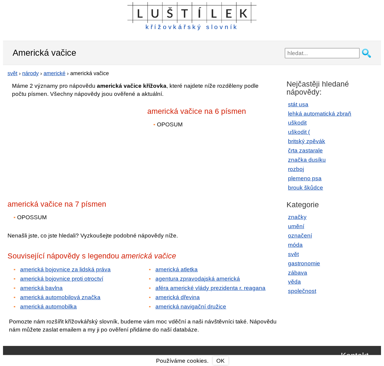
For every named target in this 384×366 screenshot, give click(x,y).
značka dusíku (307, 160)
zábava (297, 273)
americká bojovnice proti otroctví (61, 279)
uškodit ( (299, 132)
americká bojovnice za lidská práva (65, 269)
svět (293, 254)
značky (297, 217)
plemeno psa (305, 178)
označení (300, 235)
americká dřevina (177, 297)
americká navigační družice (190, 306)
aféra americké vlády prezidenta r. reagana (210, 288)
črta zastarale (305, 150)
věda (294, 282)
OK (220, 361)
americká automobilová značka (60, 297)
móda (295, 245)
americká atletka (176, 269)
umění (296, 226)
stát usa (298, 104)
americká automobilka (48, 306)
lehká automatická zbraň (319, 114)
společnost (302, 291)
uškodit (297, 123)
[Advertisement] (60, 145)
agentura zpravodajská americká (197, 279)
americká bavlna (41, 288)
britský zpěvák (306, 141)
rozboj (296, 169)
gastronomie (304, 263)
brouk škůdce (305, 187)
